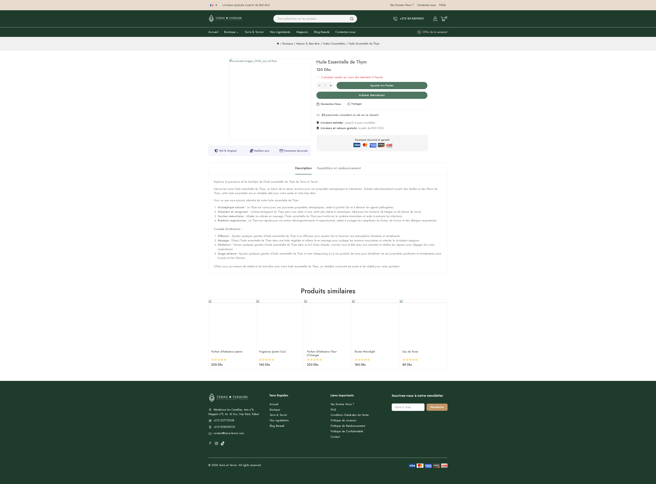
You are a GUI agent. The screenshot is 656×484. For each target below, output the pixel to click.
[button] (213, 5)
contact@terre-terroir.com (229, 433)
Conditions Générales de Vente (350, 415)
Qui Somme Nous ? (402, 5)
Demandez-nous (331, 104)
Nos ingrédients (280, 32)
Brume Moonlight (365, 352)
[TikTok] (223, 443)
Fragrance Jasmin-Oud (272, 352)
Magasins (302, 32)
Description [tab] (303, 168)
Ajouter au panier (382, 85)
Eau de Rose (410, 352)
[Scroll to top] (648, 465)
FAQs (442, 5)
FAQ (333, 410)
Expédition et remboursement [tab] (339, 168)
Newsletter (437, 407)
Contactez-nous (426, 5)
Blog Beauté (321, 32)
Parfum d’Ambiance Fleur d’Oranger (322, 353)
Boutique (275, 410)
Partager (356, 104)
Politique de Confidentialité (347, 431)
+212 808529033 (224, 427)
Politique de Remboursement (348, 426)
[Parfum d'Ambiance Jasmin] (232, 323)
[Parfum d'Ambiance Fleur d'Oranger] (328, 323)
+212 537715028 (224, 420)
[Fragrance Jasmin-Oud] (280, 323)
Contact (335, 437)
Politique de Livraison (343, 420)
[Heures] (278, 44)
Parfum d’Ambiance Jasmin (226, 352)
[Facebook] (210, 443)
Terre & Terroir (254, 32)
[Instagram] (216, 443)
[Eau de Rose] (424, 323)
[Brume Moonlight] (376, 323)
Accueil (213, 32)
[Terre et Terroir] (225, 19)
